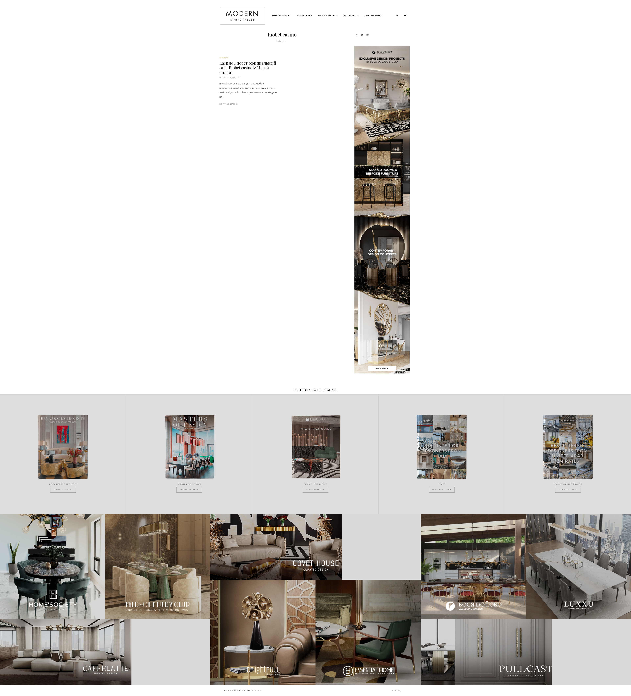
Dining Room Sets (327, 15)
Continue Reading (228, 104)
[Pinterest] (367, 35)
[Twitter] (362, 35)
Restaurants (351, 15)
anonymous (223, 58)
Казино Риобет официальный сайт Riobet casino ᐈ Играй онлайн (247, 68)
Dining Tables (304, 15)
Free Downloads (374, 15)
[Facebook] (356, 35)
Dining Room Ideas (281, 15)
